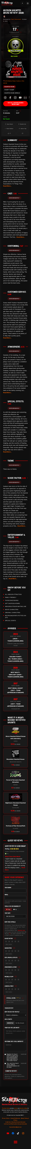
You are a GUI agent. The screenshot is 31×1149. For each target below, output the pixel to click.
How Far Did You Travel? (12, 1012)
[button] (15, 1142)
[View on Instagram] (15, 98)
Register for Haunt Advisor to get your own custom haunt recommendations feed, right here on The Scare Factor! (16, 1057)
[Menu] (28, 3)
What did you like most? (12, 1027)
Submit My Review (11, 1071)
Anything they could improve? (14, 1041)
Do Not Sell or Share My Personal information (15, 1122)
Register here (21, 930)
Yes (9, 909)
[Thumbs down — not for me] (22, 133)
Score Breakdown (14, 198)
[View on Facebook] (10, 98)
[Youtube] (8, 1133)
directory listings (23, 1108)
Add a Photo (8, 1019)
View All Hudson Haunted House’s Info (15, 103)
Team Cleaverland (16, 19)
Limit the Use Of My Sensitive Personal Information (15, 1124)
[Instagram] (23, 1133)
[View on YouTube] (20, 98)
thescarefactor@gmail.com (15, 1127)
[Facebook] (13, 1133)
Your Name (8, 887)
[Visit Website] (5, 98)
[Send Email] (25, 98)
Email (7, 894)
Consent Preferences (15, 1118)
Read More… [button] (7, 186)
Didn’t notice (9, 944)
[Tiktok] (18, 1133)
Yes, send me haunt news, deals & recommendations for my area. (16, 1065)
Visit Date (8, 913)
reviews (16, 1108)
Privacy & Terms (5, 1118)
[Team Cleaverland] (4, 16)
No (16, 909)
